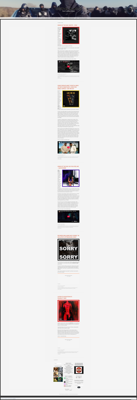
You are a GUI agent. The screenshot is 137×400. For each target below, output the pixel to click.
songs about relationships (68, 288)
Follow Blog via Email (78, 380)
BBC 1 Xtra (63, 156)
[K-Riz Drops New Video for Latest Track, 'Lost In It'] (60, 374)
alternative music (61, 351)
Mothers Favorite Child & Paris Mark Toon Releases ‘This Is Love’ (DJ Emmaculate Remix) (68, 369)
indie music (73, 156)
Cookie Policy (14, 398)
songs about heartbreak (71, 352)
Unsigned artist (67, 227)
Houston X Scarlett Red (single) (70, 351)
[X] (77, 377)
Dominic (66, 377)
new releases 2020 (61, 157)
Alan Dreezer (67, 381)
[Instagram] (78, 377)
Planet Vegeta (69, 157)
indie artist (60, 226)
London (63, 76)
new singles (62, 286)
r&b (73, 226)
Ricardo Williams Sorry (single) (61, 288)
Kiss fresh (61, 76)
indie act (71, 156)
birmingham (63, 287)
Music (68, 76)
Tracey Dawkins (63, 285)
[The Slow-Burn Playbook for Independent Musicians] (55, 374)
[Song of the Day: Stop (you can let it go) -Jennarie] (55, 379)
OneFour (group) (66, 157)
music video (71, 226)
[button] (77, 371)
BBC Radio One (66, 156)
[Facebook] (76, 377)
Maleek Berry (66, 76)
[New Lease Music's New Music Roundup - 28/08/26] (55, 369)
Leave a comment (60, 289)
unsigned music (71, 227)
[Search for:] (58, 363)
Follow (79, 387)
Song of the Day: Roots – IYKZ (67, 25)
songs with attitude (60, 227)
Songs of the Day (77, 76)
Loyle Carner (66, 226)
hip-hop (69, 156)
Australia (60, 156)
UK (72, 288)
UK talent (64, 227)
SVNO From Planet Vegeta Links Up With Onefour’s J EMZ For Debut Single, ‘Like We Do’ (68, 87)
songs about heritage (72, 76)
